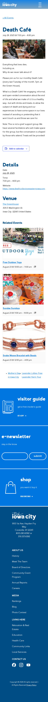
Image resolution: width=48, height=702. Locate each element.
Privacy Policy (31, 685)
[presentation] (23, 243)
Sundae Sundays (11, 308)
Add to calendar (16, 148)
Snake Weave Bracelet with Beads (19, 356)
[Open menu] (40, 4)
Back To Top (44, 250)
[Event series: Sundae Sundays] (35, 313)
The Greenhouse (11, 204)
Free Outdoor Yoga (12, 262)
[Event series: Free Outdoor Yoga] (35, 267)
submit (38, 456)
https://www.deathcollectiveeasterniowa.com (24, 189)
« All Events (8, 18)
